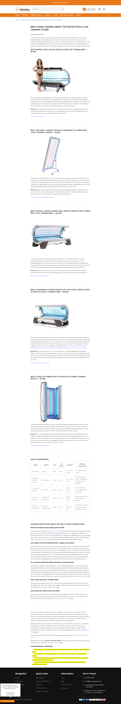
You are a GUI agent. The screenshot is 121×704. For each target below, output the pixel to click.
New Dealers (40, 678)
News (63, 678)
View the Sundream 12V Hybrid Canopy (42, 197)
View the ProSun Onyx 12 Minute (40, 363)
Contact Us (64, 688)
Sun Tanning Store (26, 699)
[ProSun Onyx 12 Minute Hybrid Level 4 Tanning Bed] (60, 314)
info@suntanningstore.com (93, 681)
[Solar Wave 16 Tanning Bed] (60, 74)
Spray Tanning (36, 15)
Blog (62, 681)
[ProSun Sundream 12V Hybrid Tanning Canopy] (60, 155)
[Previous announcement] (16, 2)
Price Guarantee (41, 688)
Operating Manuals (42, 691)
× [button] (19, 682)
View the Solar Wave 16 (37, 116)
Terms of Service (66, 684)
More (78, 15)
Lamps (47, 15)
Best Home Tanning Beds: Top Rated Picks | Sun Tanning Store (42, 20)
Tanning (25, 15)
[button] (25, 15)
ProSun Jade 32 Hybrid (53, 531)
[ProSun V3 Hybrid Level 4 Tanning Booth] (60, 401)
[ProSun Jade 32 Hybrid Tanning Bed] (60, 236)
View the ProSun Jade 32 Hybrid (40, 276)
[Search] (63, 9)
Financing (57, 642)
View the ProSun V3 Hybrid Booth (40, 445)
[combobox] (48, 9)
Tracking (38, 684)
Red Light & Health (66, 15)
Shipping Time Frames (63, 598)
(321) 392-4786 (89, 677)
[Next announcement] (105, 2)
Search (17, 678)
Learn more (10, 694)
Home (17, 20)
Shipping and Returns (43, 681)
